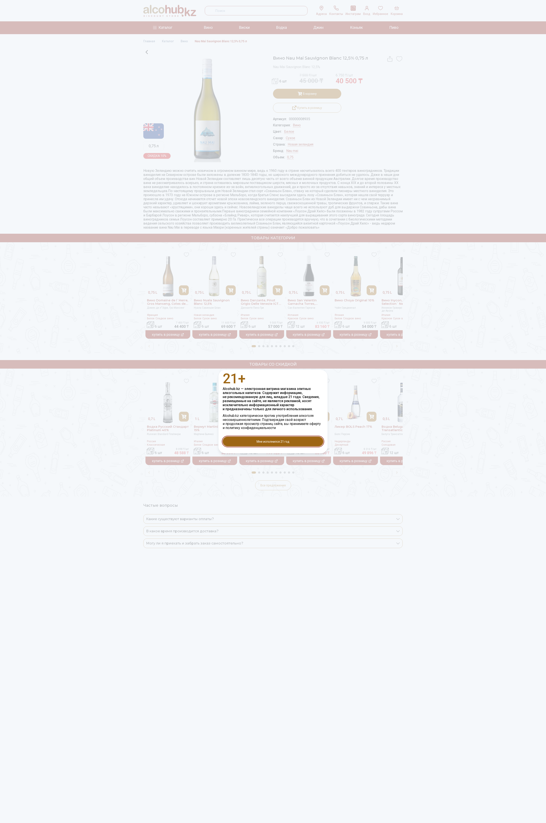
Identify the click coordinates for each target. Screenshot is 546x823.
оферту (315, 424)
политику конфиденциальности (250, 428)
